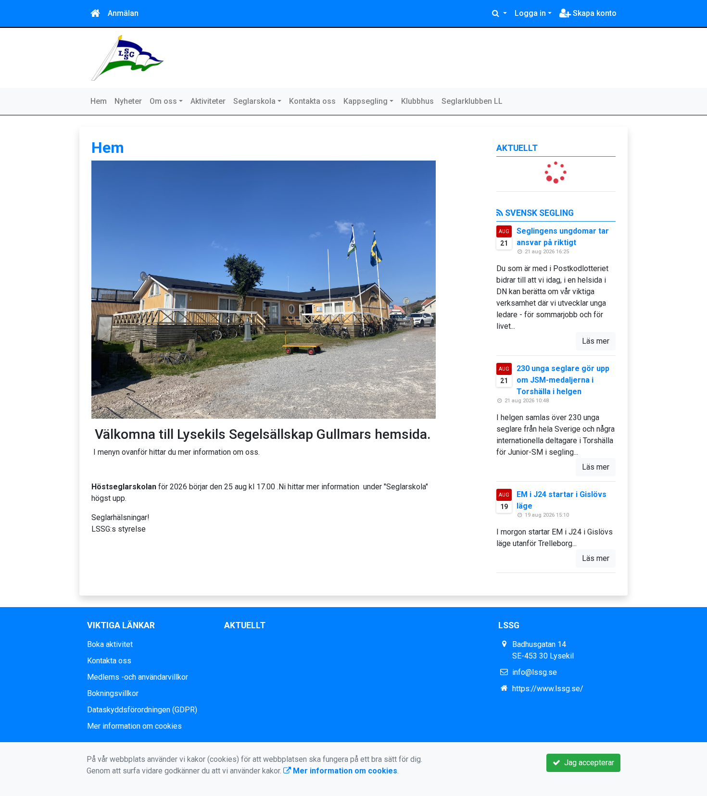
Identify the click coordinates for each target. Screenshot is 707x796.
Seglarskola (254, 101)
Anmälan (123, 13)
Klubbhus (417, 101)
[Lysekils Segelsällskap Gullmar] (127, 57)
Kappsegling (365, 101)
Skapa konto (594, 13)
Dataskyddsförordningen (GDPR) (142, 709)
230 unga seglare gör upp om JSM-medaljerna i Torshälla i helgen (563, 380)
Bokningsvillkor (113, 693)
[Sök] (499, 13)
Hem (98, 101)
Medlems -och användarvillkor (137, 677)
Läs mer (595, 341)
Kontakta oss (312, 101)
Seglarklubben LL (472, 101)
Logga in (530, 13)
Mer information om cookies (134, 726)
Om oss (163, 101)
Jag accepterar (587, 762)
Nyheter (128, 101)
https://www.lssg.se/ (547, 688)
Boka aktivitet (110, 644)
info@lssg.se (534, 672)
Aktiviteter (208, 101)
